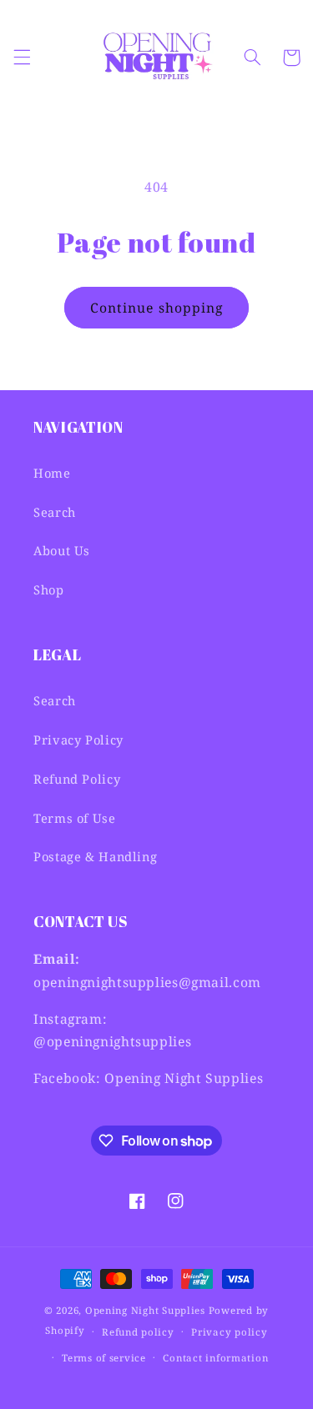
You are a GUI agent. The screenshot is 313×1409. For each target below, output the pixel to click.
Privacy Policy (78, 739)
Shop (48, 589)
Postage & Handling (95, 856)
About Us (61, 550)
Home (52, 472)
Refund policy (138, 1332)
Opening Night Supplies (145, 1310)
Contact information (215, 1357)
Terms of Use (74, 818)
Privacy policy (229, 1332)
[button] (22, 57)
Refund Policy (76, 778)
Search (54, 512)
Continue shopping (156, 307)
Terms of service (104, 1357)
